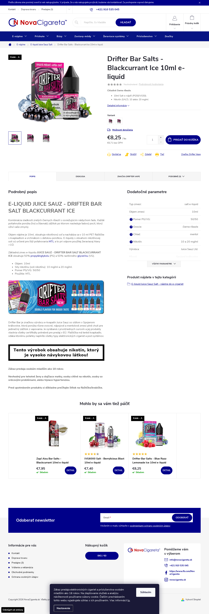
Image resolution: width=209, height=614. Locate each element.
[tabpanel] (56, 445)
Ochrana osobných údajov (25, 577)
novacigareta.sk (177, 579)
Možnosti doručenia (122, 129)
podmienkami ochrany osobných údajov (150, 525)
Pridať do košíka (185, 140)
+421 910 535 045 (178, 565)
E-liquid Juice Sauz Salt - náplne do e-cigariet (157, 284)
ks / (101, 555)
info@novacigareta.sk (180, 559)
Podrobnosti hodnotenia (151, 84)
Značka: (191, 154)
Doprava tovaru (28, 9)
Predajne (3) (47, 9)
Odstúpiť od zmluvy (13, 609)
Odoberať (182, 517)
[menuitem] (19, 36)
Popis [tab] (32, 176)
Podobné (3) (175, 176)
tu (129, 600)
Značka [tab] (128, 176)
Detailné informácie (117, 105)
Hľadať (125, 22)
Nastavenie (63, 608)
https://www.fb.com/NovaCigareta (182, 573)
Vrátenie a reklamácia (22, 567)
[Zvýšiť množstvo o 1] (160, 137)
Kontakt (12, 9)
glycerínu (82, 256)
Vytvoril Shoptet (193, 599)
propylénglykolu (40, 256)
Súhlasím (145, 592)
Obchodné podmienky (23, 572)
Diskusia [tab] (80, 176)
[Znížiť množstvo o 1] (160, 142)
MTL (51, 241)
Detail (71, 470)
